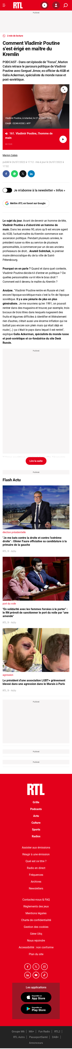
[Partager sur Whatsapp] (14, 173)
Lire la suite (36, 461)
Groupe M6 (18, 1031)
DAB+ (55, 1037)
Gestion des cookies (36, 927)
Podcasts (36, 809)
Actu (36, 816)
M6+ (31, 1031)
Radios (36, 836)
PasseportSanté (38, 1037)
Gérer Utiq (36, 933)
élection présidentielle (14, 532)
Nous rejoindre (36, 940)
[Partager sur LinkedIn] (31, 173)
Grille (36, 802)
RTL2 (57, 1031)
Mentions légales (36, 913)
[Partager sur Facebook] (6, 173)
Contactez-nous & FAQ (36, 899)
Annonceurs (36, 1042)
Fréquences (36, 874)
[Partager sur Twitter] (22, 173)
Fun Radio (44, 1031)
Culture (36, 822)
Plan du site (36, 954)
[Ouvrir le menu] (4, 5)
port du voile (9, 603)
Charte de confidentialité (36, 920)
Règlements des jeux (36, 906)
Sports (36, 829)
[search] (65, 5)
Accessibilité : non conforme (36, 947)
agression (8, 675)
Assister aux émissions (36, 847)
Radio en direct (36, 868)
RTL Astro (19, 1037)
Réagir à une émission (36, 854)
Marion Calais (10, 155)
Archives (36, 881)
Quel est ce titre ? (36, 861)
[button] (44, 5)
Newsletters (36, 888)
